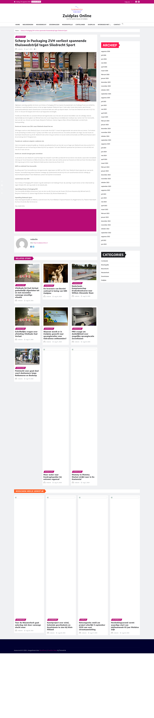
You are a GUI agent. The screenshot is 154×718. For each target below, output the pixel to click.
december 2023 (106, 175)
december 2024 (106, 128)
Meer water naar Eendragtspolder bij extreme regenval (52, 476)
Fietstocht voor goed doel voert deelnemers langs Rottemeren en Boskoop (27, 373)
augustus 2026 (105, 51)
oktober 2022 (105, 229)
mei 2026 (104, 63)
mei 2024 (104, 155)
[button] (122, 23)
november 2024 (106, 132)
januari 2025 (105, 124)
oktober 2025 (105, 90)
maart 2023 (104, 209)
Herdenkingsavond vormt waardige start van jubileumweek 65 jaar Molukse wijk (125, 626)
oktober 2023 (105, 182)
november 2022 (106, 225)
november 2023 (106, 179)
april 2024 (104, 159)
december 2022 (106, 221)
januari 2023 (105, 217)
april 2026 (104, 67)
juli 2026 (103, 55)
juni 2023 (104, 198)
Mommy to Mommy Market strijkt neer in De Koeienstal (83, 476)
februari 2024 (105, 167)
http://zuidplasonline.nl (40, 243)
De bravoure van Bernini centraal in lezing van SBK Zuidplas (55, 290)
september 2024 (106, 140)
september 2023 (106, 186)
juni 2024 (104, 152)
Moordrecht (41, 24)
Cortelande (80, 24)
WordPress (43, 650)
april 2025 (104, 113)
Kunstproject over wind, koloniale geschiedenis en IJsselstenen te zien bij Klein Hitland (59, 626)
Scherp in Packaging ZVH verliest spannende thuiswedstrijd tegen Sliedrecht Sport (44, 30)
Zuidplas (91, 24)
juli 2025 (103, 101)
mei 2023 (104, 202)
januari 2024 (105, 171)
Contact (117, 24)
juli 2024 (103, 148)
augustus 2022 (105, 236)
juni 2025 (104, 105)
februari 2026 (105, 74)
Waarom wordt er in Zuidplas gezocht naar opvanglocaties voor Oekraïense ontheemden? (54, 335)
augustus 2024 (105, 144)
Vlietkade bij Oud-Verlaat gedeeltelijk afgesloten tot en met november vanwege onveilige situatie (27, 292)
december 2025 (106, 82)
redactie (20, 49)
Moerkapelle (67, 24)
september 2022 (106, 233)
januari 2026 (105, 78)
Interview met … (104, 24)
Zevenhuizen (54, 24)
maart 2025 (104, 117)
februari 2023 (105, 213)
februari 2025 (105, 121)
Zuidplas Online (77, 15)
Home (17, 24)
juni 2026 (104, 59)
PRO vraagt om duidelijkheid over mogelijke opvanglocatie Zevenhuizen (83, 335)
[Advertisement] (56, 220)
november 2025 (106, 86)
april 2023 (104, 205)
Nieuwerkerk (28, 24)
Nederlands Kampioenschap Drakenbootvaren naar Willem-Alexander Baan (83, 289)
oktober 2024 (105, 136)
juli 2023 (103, 194)
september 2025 (106, 94)
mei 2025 (104, 109)
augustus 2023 (105, 190)
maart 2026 (104, 71)
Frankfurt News (52, 650)
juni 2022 (104, 244)
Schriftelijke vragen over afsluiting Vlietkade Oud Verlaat (26, 333)
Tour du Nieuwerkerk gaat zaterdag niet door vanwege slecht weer (28, 624)
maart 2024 (104, 163)
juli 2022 (103, 240)
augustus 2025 (105, 98)
